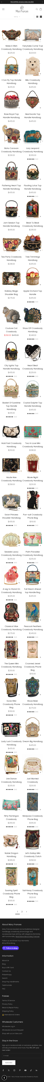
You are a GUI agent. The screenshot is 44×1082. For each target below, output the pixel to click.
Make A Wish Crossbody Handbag (11, 48)
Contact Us (6, 971)
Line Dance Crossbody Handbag (11, 780)
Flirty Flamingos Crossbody (11, 818)
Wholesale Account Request (12, 1030)
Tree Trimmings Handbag (32, 258)
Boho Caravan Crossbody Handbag (11, 150)
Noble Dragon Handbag (11, 855)
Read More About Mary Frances (28, 936)
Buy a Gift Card (8, 967)
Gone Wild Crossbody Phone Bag (11, 704)
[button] (4, 1077)
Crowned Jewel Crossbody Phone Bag (32, 666)
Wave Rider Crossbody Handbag (32, 703)
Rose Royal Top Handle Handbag (11, 116)
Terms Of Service (8, 1000)
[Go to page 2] (26, 911)
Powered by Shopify (32, 1077)
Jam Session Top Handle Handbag (11, 224)
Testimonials (7, 985)
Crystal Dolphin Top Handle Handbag (32, 404)
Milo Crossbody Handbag (32, 82)
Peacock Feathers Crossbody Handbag (32, 628)
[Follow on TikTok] (31, 1070)
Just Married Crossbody (33, 780)
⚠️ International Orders (11, 1015)
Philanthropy (7, 975)
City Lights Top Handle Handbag (11, 367)
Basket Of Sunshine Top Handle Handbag (11, 406)
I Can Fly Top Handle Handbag (11, 82)
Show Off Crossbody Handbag (33, 330)
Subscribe (8, 1063)
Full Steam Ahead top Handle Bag (32, 591)
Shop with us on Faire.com (12, 1033)
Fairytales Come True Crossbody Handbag (32, 48)
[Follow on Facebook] (3, 1070)
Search (4, 978)
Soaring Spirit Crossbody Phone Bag (11, 893)
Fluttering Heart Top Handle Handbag (11, 187)
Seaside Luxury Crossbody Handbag (11, 553)
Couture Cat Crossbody (11, 330)
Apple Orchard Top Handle (32, 293)
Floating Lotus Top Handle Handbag (32, 187)
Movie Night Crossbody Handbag (32, 479)
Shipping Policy (8, 1011)
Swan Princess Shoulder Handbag (11, 516)
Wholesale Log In (8, 1026)
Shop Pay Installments (10, 982)
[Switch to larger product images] (37, 16)
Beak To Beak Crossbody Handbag (32, 224)
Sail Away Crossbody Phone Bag (33, 892)
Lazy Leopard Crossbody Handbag (32, 150)
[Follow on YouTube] (25, 1070)
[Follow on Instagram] (14, 1070)
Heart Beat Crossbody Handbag (32, 367)
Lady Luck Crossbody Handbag (11, 743)
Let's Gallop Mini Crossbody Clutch (32, 855)
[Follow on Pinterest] (20, 1070)
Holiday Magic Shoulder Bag (11, 293)
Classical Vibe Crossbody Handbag (11, 628)
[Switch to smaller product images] (41, 16)
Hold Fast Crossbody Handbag (11, 445)
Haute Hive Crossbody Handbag (11, 479)
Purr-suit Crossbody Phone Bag (32, 516)
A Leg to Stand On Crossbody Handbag (11, 591)
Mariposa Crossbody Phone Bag (33, 818)
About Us (5, 960)
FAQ (3, 989)
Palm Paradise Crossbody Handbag (32, 553)
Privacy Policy (7, 1004)
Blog (4, 964)
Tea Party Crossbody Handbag (11, 258)
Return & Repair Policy (10, 1008)
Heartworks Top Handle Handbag (32, 116)
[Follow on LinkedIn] (36, 1070)
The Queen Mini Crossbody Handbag (11, 665)
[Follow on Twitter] (9, 1070)
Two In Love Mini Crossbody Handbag (32, 445)
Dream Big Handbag (33, 741)
